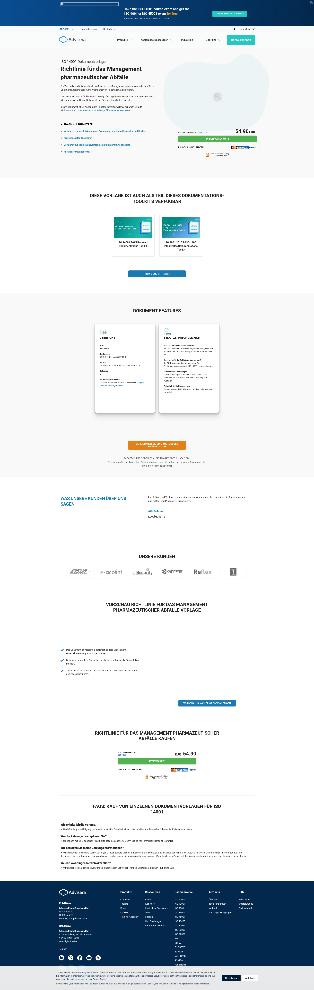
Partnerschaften (246, 908)
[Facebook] (79, 958)
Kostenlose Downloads (156, 908)
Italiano (111, 386)
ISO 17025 (180, 925)
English (140, 382)
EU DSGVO (180, 947)
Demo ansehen (241, 40)
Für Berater (180, 964)
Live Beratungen (153, 921)
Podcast (149, 917)
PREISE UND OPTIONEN (157, 273)
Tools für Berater (217, 903)
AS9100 (179, 960)
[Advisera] (73, 40)
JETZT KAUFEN (157, 761)
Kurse (123, 908)
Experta (124, 912)
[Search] (234, 29)
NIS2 (177, 938)
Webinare (150, 903)
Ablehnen (250, 978)
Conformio (125, 899)
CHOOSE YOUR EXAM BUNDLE (230, 14)
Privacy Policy (99, 979)
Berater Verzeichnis (155, 925)
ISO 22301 (180, 934)
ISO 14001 (180, 912)
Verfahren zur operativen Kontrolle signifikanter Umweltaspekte (98, 110)
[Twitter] (70, 958)
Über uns (213, 899)
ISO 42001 (180, 903)
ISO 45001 (180, 917)
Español (103, 386)
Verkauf (213, 908)
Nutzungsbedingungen (220, 912)
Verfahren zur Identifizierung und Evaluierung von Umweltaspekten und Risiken (105, 131)
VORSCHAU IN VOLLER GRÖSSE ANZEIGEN (207, 703)
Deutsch (203, 133)
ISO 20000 (180, 930)
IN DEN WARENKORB (217, 139)
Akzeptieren (231, 978)
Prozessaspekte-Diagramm (78, 138)
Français (119, 386)
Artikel (148, 899)
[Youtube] (89, 958)
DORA (178, 943)
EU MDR (179, 951)
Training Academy (129, 917)
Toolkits (124, 903)
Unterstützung (245, 903)
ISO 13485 (180, 921)
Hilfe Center (244, 899)
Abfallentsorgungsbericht (77, 151)
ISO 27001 (180, 899)
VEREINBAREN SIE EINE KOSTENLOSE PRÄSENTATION (157, 445)
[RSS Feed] (98, 958)
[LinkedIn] (61, 958)
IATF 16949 (180, 956)
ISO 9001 (179, 908)
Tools (147, 912)
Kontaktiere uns (89, 29)
